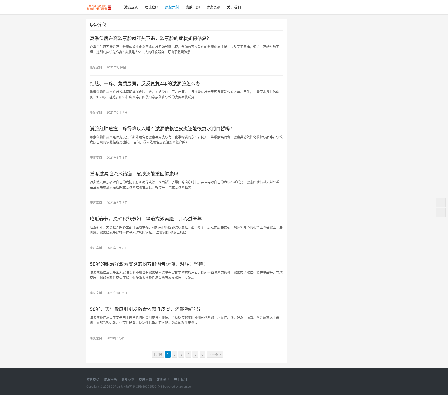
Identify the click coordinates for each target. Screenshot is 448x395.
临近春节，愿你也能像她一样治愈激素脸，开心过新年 (146, 219)
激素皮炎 (131, 7)
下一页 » (214, 354)
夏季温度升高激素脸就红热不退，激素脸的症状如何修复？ (150, 38)
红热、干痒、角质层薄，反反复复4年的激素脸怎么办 (145, 83)
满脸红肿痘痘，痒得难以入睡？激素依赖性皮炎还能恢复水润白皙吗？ (162, 129)
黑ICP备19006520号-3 (147, 386)
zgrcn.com (186, 386)
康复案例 (172, 7)
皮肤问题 (193, 7)
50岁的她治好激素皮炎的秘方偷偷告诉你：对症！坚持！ (149, 264)
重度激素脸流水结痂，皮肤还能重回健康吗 (134, 174)
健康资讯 (213, 7)
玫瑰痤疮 (152, 7)
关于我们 (234, 7)
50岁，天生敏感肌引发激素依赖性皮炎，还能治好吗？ (146, 309)
